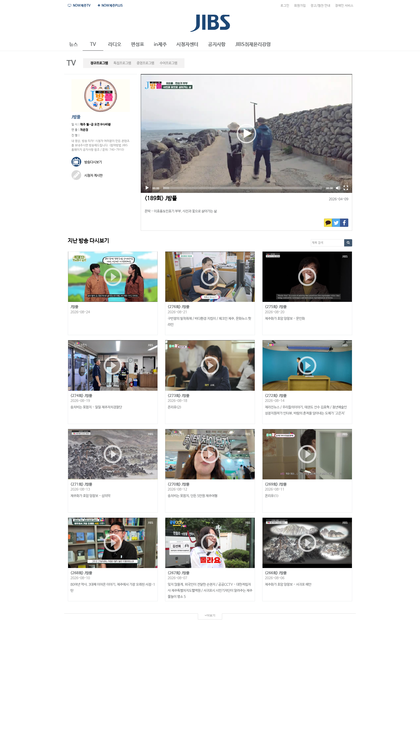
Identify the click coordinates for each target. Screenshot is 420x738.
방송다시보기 (93, 162)
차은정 (84, 130)
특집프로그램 (122, 63)
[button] (73, 44)
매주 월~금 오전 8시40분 (95, 124)
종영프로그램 (145, 63)
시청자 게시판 (93, 176)
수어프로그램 (168, 63)
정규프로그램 (99, 63)
